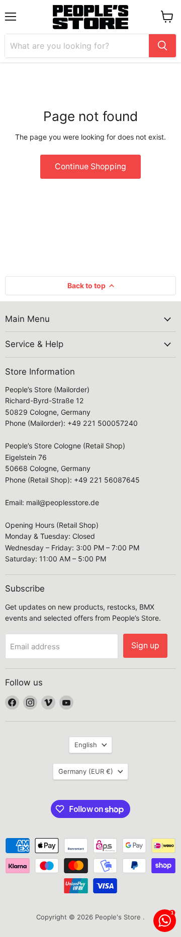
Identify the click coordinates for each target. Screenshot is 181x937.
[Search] (162, 45)
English (85, 745)
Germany (85, 771)
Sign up (145, 645)
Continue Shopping (90, 166)
